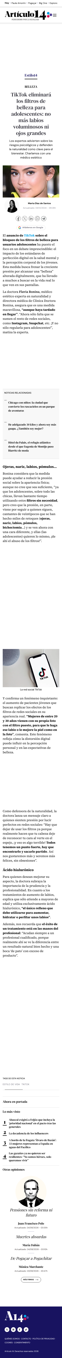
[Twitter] (7, 1329)
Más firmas (28, 1280)
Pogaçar (32, 3)
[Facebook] (18, 219)
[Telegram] (44, 219)
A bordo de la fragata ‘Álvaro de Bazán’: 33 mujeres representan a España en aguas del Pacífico (32, 1143)
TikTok (29, 235)
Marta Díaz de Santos (39, 203)
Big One (43, 3)
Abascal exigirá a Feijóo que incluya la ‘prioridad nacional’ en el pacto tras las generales (32, 1123)
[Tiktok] (26, 1329)
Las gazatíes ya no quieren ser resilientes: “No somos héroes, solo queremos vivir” (30, 1157)
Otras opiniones (14, 1169)
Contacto (26, 1338)
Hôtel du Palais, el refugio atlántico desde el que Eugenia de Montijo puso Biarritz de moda (31, 446)
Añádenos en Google (32, 227)
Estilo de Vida (11, 1084)
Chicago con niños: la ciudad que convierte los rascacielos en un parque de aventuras (31, 407)
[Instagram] (13, 1329)
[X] (24, 219)
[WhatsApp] (37, 219)
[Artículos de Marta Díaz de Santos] (12, 205)
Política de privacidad (44, 1338)
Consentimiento (22, 1342)
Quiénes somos (12, 1338)
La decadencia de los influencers (28, 1133)
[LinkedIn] (31, 219)
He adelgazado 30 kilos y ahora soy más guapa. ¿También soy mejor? (32, 426)
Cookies (9, 1342)
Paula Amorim (19, 3)
